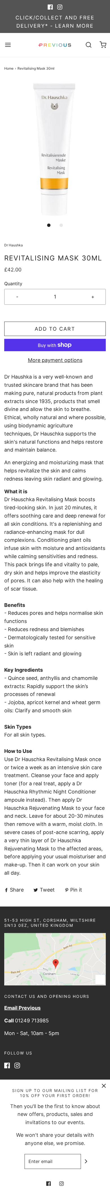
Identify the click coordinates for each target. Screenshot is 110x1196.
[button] (55, 149)
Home (9, 68)
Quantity (13, 283)
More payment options (55, 360)
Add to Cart (55, 329)
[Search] (89, 45)
